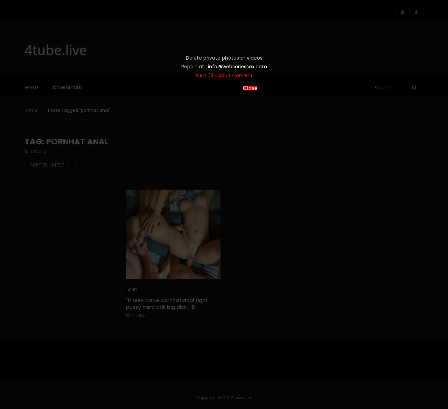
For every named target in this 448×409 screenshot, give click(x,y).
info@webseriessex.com (237, 66)
